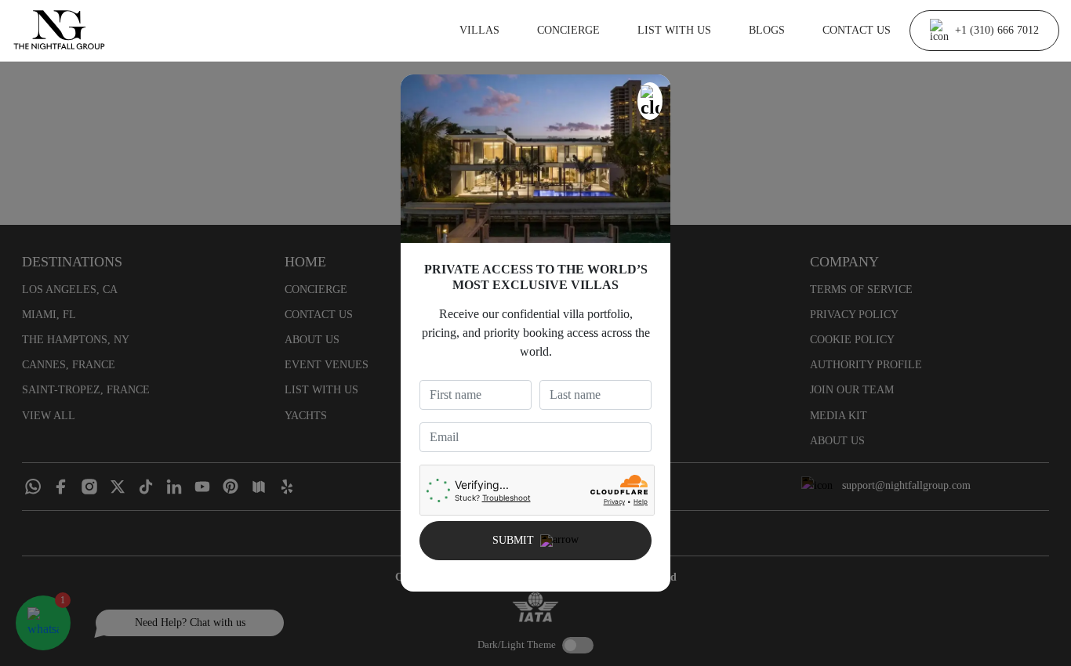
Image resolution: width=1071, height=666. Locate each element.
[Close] (650, 101)
